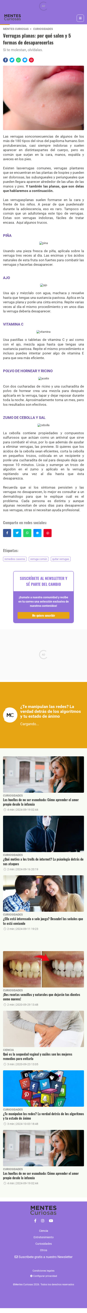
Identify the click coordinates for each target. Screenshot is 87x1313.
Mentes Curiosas (16, 29)
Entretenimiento (44, 1237)
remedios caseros (14, 559)
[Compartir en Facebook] (5, 60)
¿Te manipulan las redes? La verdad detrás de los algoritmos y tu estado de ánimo (43, 1116)
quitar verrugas (60, 559)
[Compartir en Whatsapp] (18, 60)
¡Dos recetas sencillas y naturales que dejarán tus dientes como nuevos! (41, 996)
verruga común (38, 559)
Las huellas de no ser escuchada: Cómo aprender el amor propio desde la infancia (41, 802)
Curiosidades (43, 29)
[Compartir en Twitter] (12, 60)
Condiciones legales (43, 1270)
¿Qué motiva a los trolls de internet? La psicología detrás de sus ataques (43, 861)
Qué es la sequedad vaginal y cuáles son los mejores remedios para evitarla (37, 1056)
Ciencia (8, 1050)
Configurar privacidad (45, 1276)
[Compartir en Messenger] (24, 60)
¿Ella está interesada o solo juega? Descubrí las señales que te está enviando (43, 921)
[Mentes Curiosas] (35, 1221)
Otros (43, 1250)
